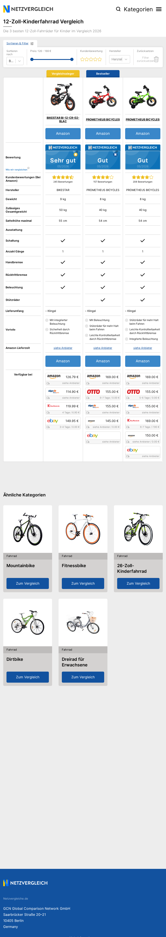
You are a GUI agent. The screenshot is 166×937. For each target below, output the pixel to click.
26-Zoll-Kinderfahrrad (132, 568)
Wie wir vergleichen (16, 169)
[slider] (32, 59)
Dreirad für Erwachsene (75, 662)
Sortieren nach (12, 52)
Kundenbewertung (91, 51)
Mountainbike (20, 565)
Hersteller (115, 51)
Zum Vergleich (27, 583)
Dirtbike (14, 659)
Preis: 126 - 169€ (40, 51)
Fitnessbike (74, 565)
